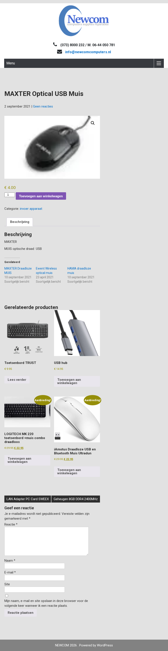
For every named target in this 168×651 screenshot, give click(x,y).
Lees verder (17, 380)
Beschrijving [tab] (19, 222)
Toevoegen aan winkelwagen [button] (69, 381)
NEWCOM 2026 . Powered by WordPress (84, 645)
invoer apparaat (31, 209)
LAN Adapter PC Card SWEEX (28, 499)
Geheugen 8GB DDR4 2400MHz (76, 499)
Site (7, 584)
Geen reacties (43, 106)
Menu (10, 63)
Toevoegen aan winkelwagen (41, 196)
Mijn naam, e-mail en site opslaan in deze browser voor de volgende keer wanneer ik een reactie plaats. (46, 603)
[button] (93, 123)
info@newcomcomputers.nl (88, 52)
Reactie (11, 524)
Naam (9, 561)
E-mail (10, 572)
